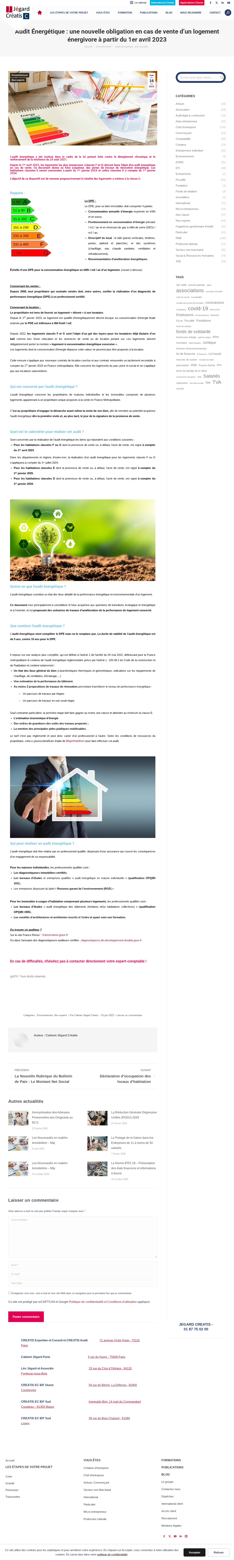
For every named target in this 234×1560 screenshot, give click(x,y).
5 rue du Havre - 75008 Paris (106, 1356)
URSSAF (180, 389)
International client (172, 1503)
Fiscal (179, 320)
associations (190, 290)
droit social (214, 309)
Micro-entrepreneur (95, 1511)
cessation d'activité (214, 291)
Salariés (211, 376)
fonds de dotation (183, 326)
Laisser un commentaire (129, 1015)
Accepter (194, 1552)
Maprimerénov (75, 741)
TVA (216, 382)
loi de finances (185, 353)
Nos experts (18, 80)
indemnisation (195, 343)
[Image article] (18, 1118)
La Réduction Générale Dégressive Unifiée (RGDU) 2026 (134, 1115)
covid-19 (198, 308)
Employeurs (185, 315)
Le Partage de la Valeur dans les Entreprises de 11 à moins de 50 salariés (132, 1143)
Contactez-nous (170, 1489)
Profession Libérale (95, 1519)
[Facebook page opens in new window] (210, 2)
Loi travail (215, 353)
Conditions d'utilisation (122, 1301)
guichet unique (204, 337)
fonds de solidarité (193, 331)
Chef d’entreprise (94, 1475)
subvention (182, 383)
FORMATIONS (171, 1460)
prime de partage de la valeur (191, 370)
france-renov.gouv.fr (55, 935)
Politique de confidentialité (86, 1301)
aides (209, 285)
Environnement (20, 75)
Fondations (203, 320)
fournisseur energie (186, 337)
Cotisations (181, 309)
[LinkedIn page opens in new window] (222, 2)
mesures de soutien (186, 359)
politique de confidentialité (112, 1554)
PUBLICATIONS (172, 1467)
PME (194, 365)
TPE (208, 382)
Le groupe (167, 1481)
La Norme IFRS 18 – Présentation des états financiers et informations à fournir (133, 1168)
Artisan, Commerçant (96, 1482)
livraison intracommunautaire (191, 348)
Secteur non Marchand (97, 1489)
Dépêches (167, 1496)
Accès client (168, 1511)
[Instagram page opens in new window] (186, 1536)
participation (182, 365)
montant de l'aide (206, 360)
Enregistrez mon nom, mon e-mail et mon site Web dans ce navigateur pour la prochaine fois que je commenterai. (72, 1293)
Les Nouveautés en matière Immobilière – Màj (50, 1140)
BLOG (165, 1474)
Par (84, 1015)
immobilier (181, 342)
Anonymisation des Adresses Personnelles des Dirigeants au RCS (52, 1117)
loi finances (202, 354)
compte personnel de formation (190, 303)
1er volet (181, 284)
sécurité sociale (196, 383)
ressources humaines (186, 377)
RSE (199, 377)
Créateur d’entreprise (96, 1467)
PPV (219, 365)
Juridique (209, 342)
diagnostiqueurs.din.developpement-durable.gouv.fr (111, 940)
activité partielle (196, 285)
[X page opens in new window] (216, 2)
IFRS (216, 337)
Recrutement (169, 1518)
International (91, 1497)
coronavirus (214, 302)
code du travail (182, 297)
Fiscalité (189, 320)
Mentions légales (171, 1525)
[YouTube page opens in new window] (228, 2)
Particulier (89, 1504)
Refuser (219, 1552)
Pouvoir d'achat (207, 365)
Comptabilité (196, 297)
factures (215, 315)
